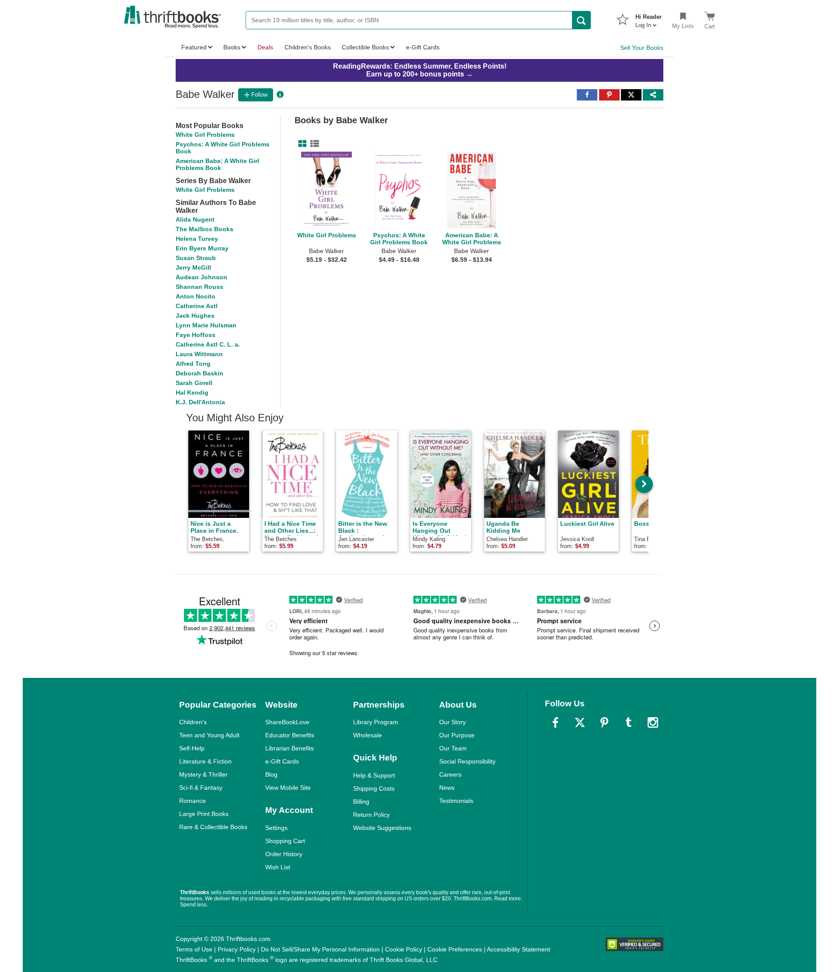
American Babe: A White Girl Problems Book (217, 164)
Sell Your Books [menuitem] (641, 47)
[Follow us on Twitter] (579, 722)
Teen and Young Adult (209, 735)
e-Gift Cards (282, 761)
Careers (450, 774)
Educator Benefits (289, 735)
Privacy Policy (237, 949)
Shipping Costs (374, 788)
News (446, 787)
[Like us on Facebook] (555, 722)
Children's (193, 722)
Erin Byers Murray (202, 248)
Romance (192, 800)
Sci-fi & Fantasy (200, 787)
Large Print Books (204, 813)
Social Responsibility (467, 761)
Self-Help (192, 748)
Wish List (277, 867)
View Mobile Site (288, 787)
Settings (276, 827)
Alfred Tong (193, 363)
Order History (283, 853)
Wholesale (367, 735)
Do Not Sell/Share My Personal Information (320, 949)
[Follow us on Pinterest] (604, 722)
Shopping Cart (285, 840)
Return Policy (371, 814)
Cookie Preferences (454, 949)
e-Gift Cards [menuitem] (423, 47)
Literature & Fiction (205, 761)
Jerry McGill (193, 267)
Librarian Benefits (289, 748)
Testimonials (456, 800)
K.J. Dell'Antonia (200, 402)
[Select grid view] (301, 144)
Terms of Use (194, 949)
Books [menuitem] (231, 47)
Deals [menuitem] (265, 47)
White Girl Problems (205, 134)
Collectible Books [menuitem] (365, 47)
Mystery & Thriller (203, 774)
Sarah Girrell (194, 382)
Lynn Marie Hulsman (206, 325)
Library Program (375, 722)
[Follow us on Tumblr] (628, 722)
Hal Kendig (192, 392)
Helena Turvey (197, 238)
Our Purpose (457, 735)
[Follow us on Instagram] (652, 722)
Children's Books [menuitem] (307, 47)
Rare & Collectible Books (213, 826)
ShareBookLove (287, 722)
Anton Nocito (195, 296)
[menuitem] (648, 18)
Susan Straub (196, 257)
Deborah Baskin (199, 373)
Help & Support (374, 775)
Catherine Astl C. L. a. (208, 344)
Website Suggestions (382, 827)
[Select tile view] (313, 144)
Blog (271, 774)
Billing (361, 801)
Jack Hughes (195, 315)
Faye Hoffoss (195, 334)
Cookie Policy (403, 949)
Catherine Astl (197, 305)
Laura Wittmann (199, 354)
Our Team (453, 748)
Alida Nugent (195, 219)
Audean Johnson (201, 277)
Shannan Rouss (199, 286)
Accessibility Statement (518, 949)
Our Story (452, 722)
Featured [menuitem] (194, 47)
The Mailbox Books (204, 229)
